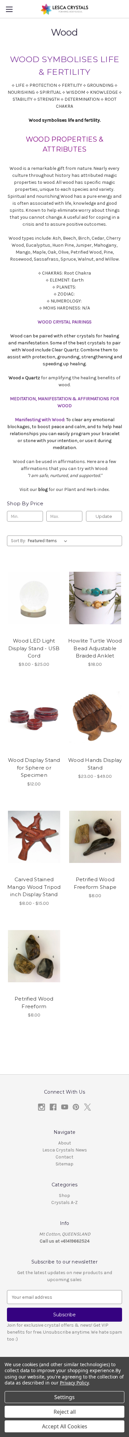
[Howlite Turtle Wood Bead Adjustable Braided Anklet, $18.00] (95, 598)
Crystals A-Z (64, 1202)
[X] (87, 1107)
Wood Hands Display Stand (95, 764)
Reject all (65, 1411)
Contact (64, 1157)
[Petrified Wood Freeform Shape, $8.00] (95, 837)
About (64, 1143)
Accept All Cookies (64, 1426)
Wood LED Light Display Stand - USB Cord (34, 648)
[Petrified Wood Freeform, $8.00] (34, 956)
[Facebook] (53, 1107)
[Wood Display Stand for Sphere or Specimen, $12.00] (34, 717)
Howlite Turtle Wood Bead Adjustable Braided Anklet (95, 648)
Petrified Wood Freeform (34, 1003)
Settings (64, 1397)
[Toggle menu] (9, 9)
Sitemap (64, 1164)
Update (104, 516)
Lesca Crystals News (64, 1150)
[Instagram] (41, 1107)
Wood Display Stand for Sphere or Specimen (34, 767)
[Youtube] (64, 1107)
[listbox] (49, 541)
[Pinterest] (75, 1107)
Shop (64, 1195)
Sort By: (18, 540)
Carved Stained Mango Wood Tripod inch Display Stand (34, 887)
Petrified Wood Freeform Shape (95, 883)
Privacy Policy (74, 1382)
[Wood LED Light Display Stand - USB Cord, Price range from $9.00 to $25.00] (34, 598)
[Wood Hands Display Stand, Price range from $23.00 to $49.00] (95, 717)
